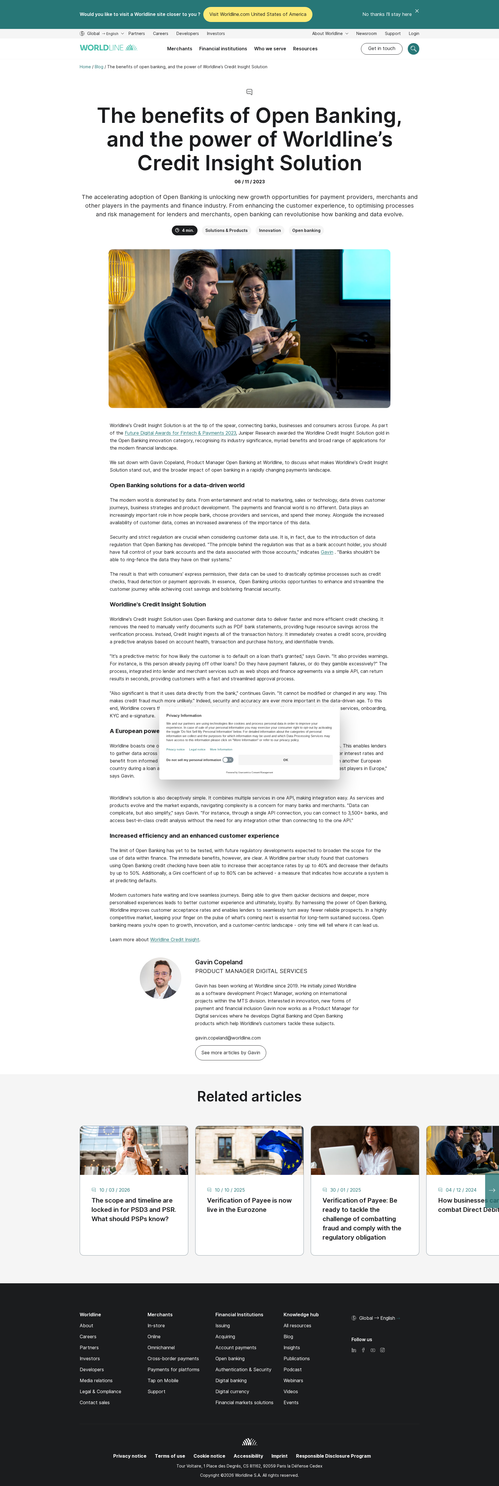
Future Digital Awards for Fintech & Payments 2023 (180, 433)
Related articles (249, 1096)
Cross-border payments (173, 1358)
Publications (297, 1358)
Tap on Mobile (163, 1380)
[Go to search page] (413, 49)
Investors (216, 34)
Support (393, 34)
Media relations (96, 1380)
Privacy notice (129, 1456)
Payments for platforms (174, 1369)
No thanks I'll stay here (387, 14)
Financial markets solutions (244, 1402)
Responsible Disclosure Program (333, 1456)
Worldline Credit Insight (174, 939)
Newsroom (366, 33)
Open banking (306, 230)
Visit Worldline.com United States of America (257, 14)
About (86, 1325)
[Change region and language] (398, 1318)
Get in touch (381, 48)
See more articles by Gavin (230, 1052)
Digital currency (232, 1391)
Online (154, 1336)
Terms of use (170, 1456)
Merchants (179, 48)
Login (414, 33)
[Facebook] (363, 1350)
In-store (156, 1325)
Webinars (293, 1380)
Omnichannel (161, 1347)
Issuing (222, 1325)
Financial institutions (223, 48)
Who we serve (270, 48)
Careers (160, 34)
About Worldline (328, 33)
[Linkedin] (353, 1350)
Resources (305, 48)
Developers (187, 34)
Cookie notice (209, 1456)
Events (291, 1402)
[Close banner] (417, 14)
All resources (297, 1325)
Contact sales (95, 1402)
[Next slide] (492, 1190)
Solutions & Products (226, 230)
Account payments (235, 1347)
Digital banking (231, 1380)
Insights (292, 1347)
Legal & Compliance (100, 1391)
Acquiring (225, 1336)
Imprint (279, 1456)
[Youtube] (372, 1350)
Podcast (293, 1369)
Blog (288, 1336)
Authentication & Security (243, 1369)
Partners (137, 33)
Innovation (270, 230)
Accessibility (248, 1456)
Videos (291, 1391)
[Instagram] (382, 1350)
